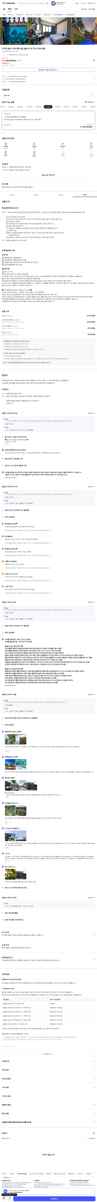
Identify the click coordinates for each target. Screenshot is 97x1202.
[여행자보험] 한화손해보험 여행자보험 (16, 1122)
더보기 (7, 444)
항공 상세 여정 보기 (48, 175)
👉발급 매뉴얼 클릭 (11, 441)
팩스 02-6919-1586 (39, 1184)
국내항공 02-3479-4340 (55, 1185)
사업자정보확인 (22, 1184)
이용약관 (11, 1173)
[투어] (9, 9)
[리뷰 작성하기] (94, 1133)
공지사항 (80, 1173)
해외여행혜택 (58, 15)
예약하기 (54, 1199)
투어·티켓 (29, 15)
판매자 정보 (6, 1105)
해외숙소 (11, 15)
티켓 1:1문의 (44, 1187)
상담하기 (10, 1199)
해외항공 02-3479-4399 (40, 1185)
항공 (4, 15)
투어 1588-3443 (38, 1182)
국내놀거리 (47, 15)
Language (6, 1177)
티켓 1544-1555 (48, 1182)
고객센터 (87, 1173)
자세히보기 (9, 403)
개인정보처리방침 (22, 1173)
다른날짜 (90, 102)
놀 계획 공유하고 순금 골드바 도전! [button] (31, 3)
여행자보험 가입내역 (59, 1173)
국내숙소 (38, 15)
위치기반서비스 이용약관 (36, 1173)
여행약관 (48, 1173)
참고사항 (5, 1113)
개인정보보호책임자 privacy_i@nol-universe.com (82, 1185)
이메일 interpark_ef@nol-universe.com (80, 1184)
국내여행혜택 (69, 15)
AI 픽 (4, 1199)
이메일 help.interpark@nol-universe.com (56, 1184)
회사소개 (4, 1173)
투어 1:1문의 (37, 1187)
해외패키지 (20, 15)
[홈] (4, 9)
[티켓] (16, 9)
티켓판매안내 (71, 1173)
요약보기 (90, 413)
